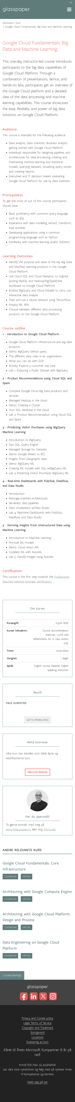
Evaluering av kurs (37, 1042)
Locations (38, 1037)
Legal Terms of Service (37, 1023)
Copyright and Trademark (37, 1027)
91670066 (49, 829)
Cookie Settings (12, 975)
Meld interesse (37, 772)
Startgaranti (37, 1032)
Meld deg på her (37, 1082)
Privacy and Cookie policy (37, 1018)
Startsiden (8, 22)
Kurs (18, 22)
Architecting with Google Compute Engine (37, 892)
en (71, 2)
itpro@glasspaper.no (18, 829)
